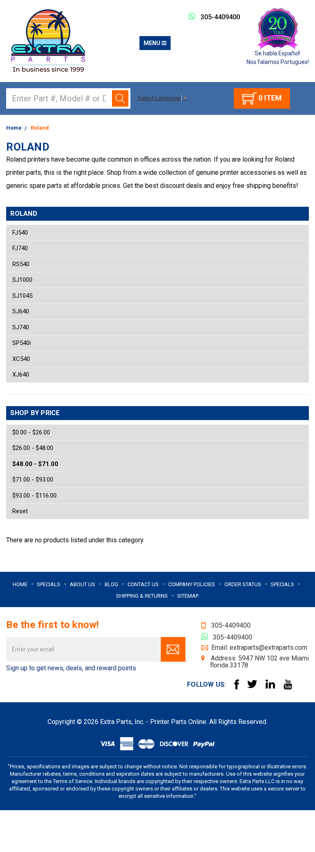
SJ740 (20, 327)
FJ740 (20, 248)
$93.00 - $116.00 (34, 495)
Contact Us (143, 584)
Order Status (242, 584)
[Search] (120, 98)
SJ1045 (22, 295)
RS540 (21, 264)
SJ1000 (22, 279)
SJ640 (20, 311)
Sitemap (188, 596)
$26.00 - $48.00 (32, 448)
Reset (20, 511)
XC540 (21, 359)
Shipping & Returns (142, 596)
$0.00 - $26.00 (31, 432)
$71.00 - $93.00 (32, 479)
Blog (111, 584)
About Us (82, 584)
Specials (48, 584)
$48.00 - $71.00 (35, 464)
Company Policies (191, 584)
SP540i (21, 343)
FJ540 (20, 232)
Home (20, 584)
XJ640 (20, 374)
